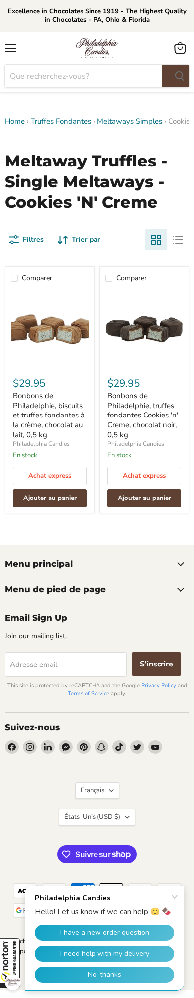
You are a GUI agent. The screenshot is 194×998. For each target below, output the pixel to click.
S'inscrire (156, 664)
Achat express (49, 475)
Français (92, 790)
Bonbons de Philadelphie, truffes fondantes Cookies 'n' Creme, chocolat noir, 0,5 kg (142, 415)
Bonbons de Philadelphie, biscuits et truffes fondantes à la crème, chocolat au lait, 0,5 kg (49, 415)
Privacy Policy (158, 685)
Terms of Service (88, 693)
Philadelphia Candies (41, 444)
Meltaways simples (129, 121)
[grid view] (156, 239)
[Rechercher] (175, 76)
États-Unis (92, 816)
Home (15, 121)
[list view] (178, 239)
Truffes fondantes (61, 121)
